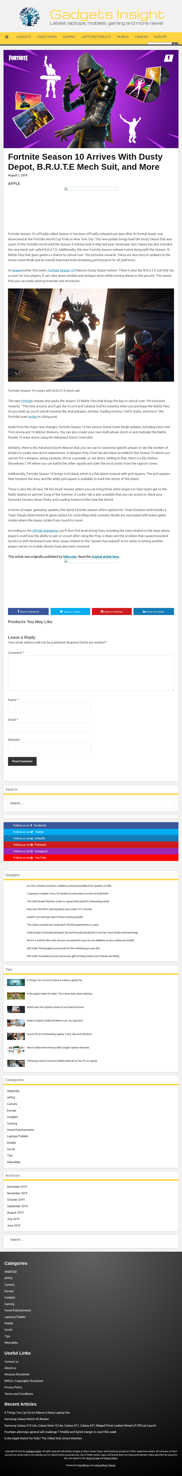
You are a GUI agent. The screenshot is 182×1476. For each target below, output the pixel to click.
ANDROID (13, 1091)
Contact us (11, 1361)
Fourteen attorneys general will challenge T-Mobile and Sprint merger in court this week (60, 1431)
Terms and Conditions (18, 1393)
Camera (141, 36)
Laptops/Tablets (96, 36)
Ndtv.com (70, 556)
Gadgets (24, 36)
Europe (160, 36)
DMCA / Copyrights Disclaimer (23, 1380)
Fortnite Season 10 (60, 270)
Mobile (123, 36)
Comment (16, 652)
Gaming (69, 36)
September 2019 (17, 1206)
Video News (47, 36)
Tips (10, 1155)
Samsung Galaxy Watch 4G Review (26, 1419)
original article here (105, 556)
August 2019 (15, 1212)
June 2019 (13, 1225)
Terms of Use (92, 1458)
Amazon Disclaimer (17, 1374)
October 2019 (16, 1199)
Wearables (14, 1162)
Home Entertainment (20, 1129)
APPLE (14, 183)
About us (10, 1368)
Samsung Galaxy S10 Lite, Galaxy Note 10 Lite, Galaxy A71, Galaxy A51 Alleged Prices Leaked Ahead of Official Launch (80, 1425)
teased (17, 270)
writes (32, 416)
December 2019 (17, 1186)
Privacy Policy (13, 1387)
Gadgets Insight (107, 14)
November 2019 (17, 1193)
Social (11, 1149)
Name (13, 699)
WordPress (83, 1465)
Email (13, 719)
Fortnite (27, 401)
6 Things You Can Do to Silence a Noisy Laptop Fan (37, 1412)
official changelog (45, 530)
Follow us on (29, 825)
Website (14, 739)
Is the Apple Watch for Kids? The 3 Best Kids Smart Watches (43, 1438)
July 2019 (13, 1218)
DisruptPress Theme (105, 1465)
